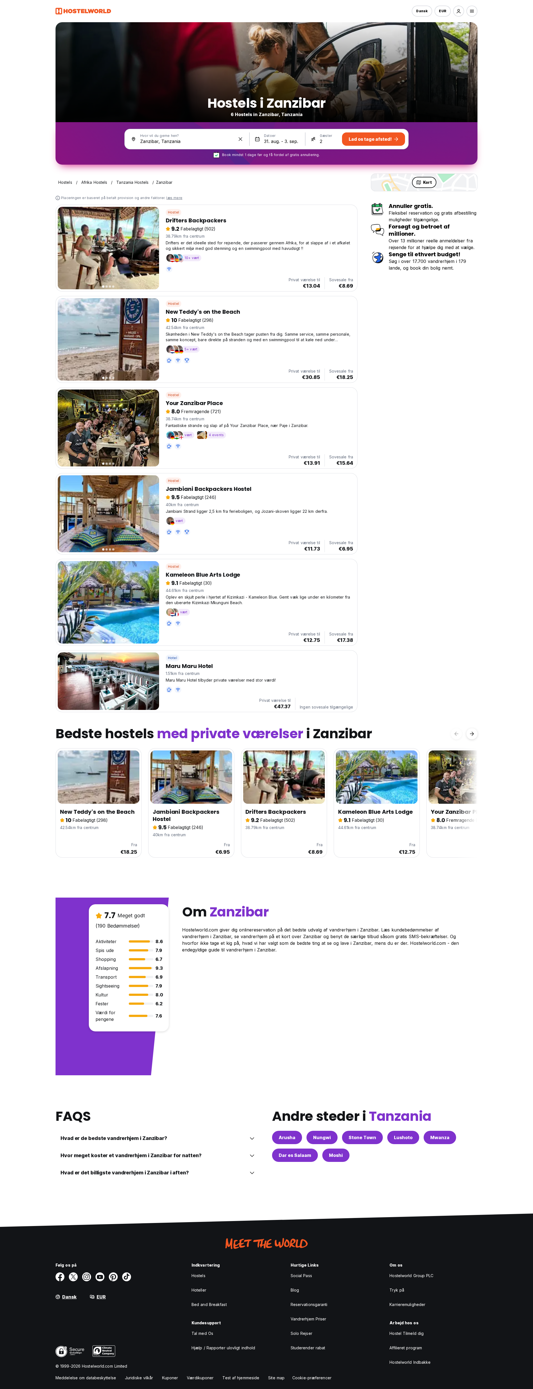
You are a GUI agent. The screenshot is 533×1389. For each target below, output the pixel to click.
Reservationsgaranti (309, 1304)
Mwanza (439, 1137)
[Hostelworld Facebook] (60, 1276)
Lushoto (403, 1137)
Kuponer (170, 1377)
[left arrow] (456, 733)
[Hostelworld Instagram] (86, 1276)
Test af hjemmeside (240, 1377)
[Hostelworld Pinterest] (113, 1276)
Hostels (198, 1275)
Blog (295, 1290)
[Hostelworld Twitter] (73, 1276)
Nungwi (322, 1137)
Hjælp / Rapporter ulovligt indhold (223, 1347)
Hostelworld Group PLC (411, 1275)
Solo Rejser (301, 1333)
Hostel (173, 212)
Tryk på (396, 1290)
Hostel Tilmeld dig (406, 1333)
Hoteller (199, 1290)
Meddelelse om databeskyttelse (86, 1377)
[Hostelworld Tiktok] (126, 1276)
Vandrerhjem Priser (308, 1319)
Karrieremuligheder (407, 1304)
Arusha (287, 1137)
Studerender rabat (308, 1347)
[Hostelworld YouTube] (99, 1276)
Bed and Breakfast (209, 1304)
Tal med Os (202, 1333)
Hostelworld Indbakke (410, 1362)
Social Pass (301, 1275)
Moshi (336, 1155)
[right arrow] (471, 733)
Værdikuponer (200, 1377)
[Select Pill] (458, 11)
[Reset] (240, 139)
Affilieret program (405, 1347)
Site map (276, 1377)
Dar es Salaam (295, 1155)
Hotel (172, 658)
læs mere (174, 198)
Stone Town (362, 1137)
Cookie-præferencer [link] (311, 1377)
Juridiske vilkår (139, 1377)
